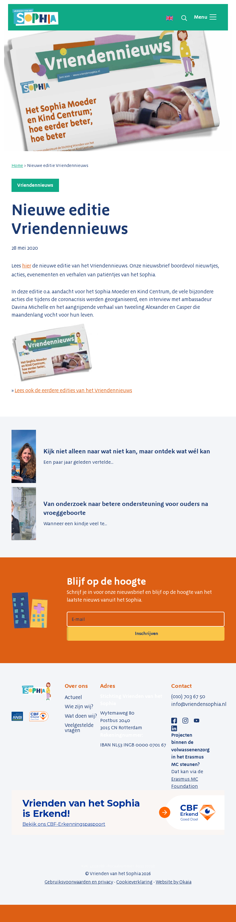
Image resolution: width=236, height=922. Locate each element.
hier (26, 266)
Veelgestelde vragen (79, 728)
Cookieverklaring (134, 882)
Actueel (73, 697)
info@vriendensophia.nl (199, 704)
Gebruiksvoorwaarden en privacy (79, 882)
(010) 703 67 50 (188, 696)
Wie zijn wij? (79, 706)
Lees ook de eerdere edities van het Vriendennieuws (73, 390)
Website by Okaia (173, 882)
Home (17, 165)
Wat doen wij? (81, 716)
